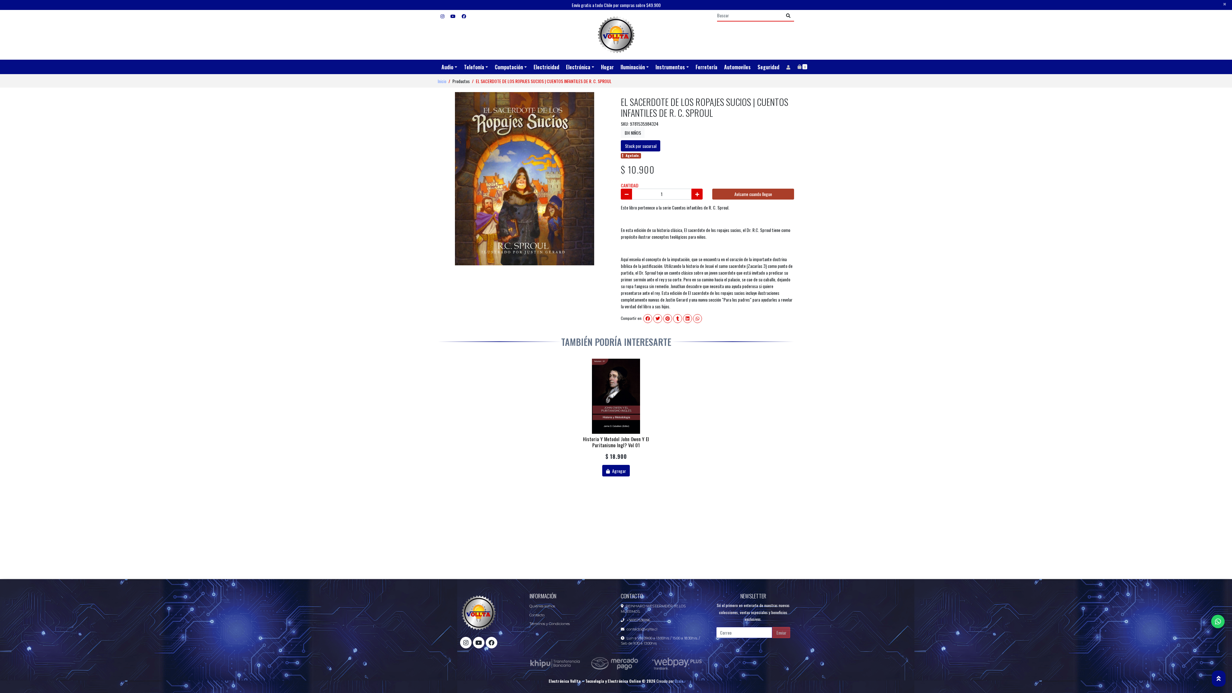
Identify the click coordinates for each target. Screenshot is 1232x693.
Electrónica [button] (578, 67)
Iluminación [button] (632, 67)
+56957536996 (638, 620)
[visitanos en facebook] (464, 16)
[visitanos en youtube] (453, 16)
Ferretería (706, 67)
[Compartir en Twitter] (657, 318)
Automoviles (737, 67)
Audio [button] (447, 67)
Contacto (536, 615)
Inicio (442, 81)
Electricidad (546, 67)
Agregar (618, 470)
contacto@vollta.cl (642, 629)
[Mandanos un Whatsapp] (1218, 621)
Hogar (607, 67)
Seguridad (768, 67)
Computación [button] (509, 67)
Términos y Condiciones (549, 623)
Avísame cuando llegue (753, 194)
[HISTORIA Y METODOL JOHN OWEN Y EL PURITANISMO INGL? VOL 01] (616, 396)
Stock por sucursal (640, 145)
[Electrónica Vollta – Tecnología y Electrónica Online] (616, 35)
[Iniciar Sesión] (788, 67)
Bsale (679, 681)
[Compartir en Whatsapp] (697, 318)
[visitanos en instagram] (442, 16)
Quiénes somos (542, 606)
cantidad (629, 185)
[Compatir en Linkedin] (687, 318)
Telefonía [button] (474, 67)
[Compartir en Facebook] (647, 318)
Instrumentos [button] (670, 67)
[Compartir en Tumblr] (677, 318)
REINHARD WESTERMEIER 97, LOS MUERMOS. (653, 609)
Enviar (781, 632)
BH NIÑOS (633, 132)
